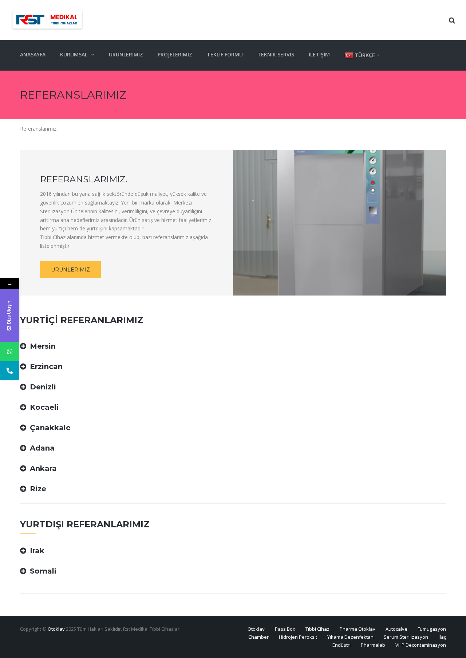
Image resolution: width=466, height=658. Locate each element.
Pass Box (285, 629)
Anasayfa (33, 54)
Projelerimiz (175, 54)
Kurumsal (73, 54)
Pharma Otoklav (357, 629)
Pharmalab (373, 645)
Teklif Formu (225, 54)
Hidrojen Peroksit (298, 637)
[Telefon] (9, 370)
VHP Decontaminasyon (420, 645)
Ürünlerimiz (126, 54)
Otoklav (56, 629)
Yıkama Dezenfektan (350, 637)
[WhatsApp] (9, 351)
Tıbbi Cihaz (317, 629)
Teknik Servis (275, 54)
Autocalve (396, 629)
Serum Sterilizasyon (406, 637)
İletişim (319, 54)
